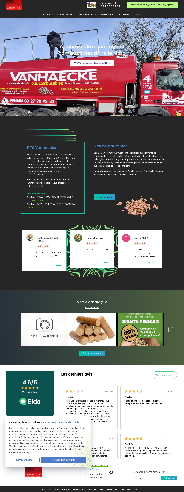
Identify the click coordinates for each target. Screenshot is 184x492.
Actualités (124, 14)
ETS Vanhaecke (64, 14)
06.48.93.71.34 (35, 207)
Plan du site (47, 489)
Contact (138, 14)
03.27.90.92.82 (35, 200)
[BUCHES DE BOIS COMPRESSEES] (92, 329)
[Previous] (15, 329)
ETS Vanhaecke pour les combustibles (92, 63)
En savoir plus (104, 197)
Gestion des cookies (108, 489)
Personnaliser (25, 460)
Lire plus (152, 262)
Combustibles (92, 307)
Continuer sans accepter (20, 452)
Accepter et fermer (65, 459)
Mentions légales (62, 489)
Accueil (46, 14)
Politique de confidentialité (84, 489)
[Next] (171, 329)
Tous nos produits (92, 353)
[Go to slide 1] (88, 111)
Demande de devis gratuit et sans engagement (152, 5)
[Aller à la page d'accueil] (14, 5)
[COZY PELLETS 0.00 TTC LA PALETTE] (44, 329)
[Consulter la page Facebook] (111, 472)
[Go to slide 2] (95, 111)
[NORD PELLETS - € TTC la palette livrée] (140, 329)
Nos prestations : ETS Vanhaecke (94, 14)
